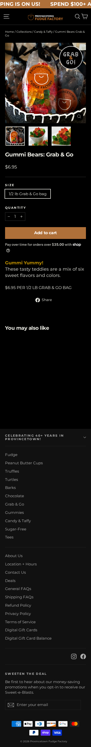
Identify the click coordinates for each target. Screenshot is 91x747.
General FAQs (18, 589)
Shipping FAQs (19, 597)
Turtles (11, 479)
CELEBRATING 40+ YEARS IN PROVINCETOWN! (34, 437)
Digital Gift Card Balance (28, 638)
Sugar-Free (15, 529)
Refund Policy (18, 605)
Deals (10, 580)
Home (9, 31)
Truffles (12, 471)
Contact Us (15, 572)
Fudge (11, 454)
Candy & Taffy (43, 31)
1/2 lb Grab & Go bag (28, 193)
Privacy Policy (18, 613)
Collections (24, 31)
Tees (9, 537)
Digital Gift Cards (21, 630)
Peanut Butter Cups (24, 463)
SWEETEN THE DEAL (26, 674)
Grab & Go (14, 504)
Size (10, 185)
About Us (13, 556)
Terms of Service (20, 622)
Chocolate (14, 496)
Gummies (14, 512)
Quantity (15, 208)
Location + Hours (21, 564)
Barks (10, 487)
